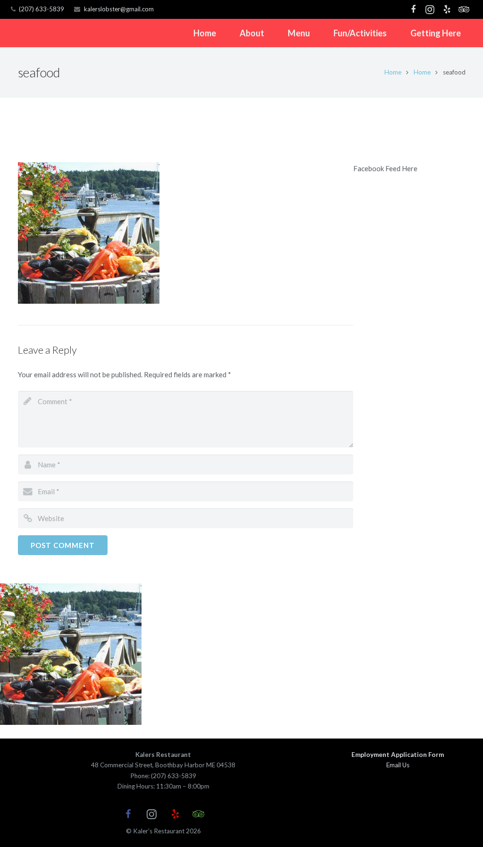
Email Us (397, 765)
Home (392, 72)
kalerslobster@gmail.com (119, 9)
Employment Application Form (397, 754)
